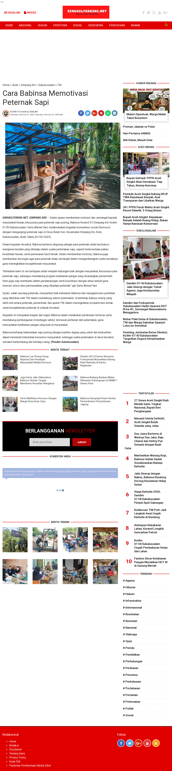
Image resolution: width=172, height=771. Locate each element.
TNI (59, 85)
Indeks (31, 12)
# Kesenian (130, 621)
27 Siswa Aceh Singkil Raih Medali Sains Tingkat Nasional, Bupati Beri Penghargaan (151, 406)
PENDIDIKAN (117, 25)
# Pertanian (130, 695)
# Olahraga (130, 634)
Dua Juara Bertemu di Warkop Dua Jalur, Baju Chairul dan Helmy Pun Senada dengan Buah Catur (144, 441)
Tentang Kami (17, 753)
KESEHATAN (95, 25)
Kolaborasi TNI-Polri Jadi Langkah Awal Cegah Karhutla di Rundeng (150, 513)
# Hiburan (129, 587)
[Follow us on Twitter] (130, 743)
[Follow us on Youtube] (147, 743)
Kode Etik (14, 761)
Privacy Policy (17, 757)
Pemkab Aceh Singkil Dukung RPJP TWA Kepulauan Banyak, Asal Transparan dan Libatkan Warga (145, 197)
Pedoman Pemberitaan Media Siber (30, 765)
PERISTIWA (60, 25)
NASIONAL (25, 25)
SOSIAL (77, 25)
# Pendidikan (131, 654)
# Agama (129, 580)
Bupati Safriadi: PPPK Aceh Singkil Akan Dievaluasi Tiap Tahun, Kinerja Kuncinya (144, 181)
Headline (13, 12)
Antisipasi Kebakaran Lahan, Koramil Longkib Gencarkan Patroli (149, 528)
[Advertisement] (86, 56)
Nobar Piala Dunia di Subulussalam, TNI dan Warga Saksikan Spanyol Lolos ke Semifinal (145, 322)
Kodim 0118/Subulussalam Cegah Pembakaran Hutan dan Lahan (151, 546)
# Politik (128, 708)
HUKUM (42, 25)
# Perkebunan (132, 681)
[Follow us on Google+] (138, 743)
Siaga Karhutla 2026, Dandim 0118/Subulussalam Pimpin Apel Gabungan (148, 497)
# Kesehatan (131, 614)
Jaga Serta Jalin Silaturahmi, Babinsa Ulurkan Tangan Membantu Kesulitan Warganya (37, 380)
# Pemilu (128, 648)
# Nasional (130, 627)
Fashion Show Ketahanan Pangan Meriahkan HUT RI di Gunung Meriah (150, 562)
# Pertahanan (131, 688)
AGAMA (135, 25)
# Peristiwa (130, 675)
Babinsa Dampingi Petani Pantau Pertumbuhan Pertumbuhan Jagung (98, 401)
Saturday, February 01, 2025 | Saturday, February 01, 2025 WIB (36, 115)
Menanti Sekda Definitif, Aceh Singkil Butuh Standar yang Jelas (149, 422)
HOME (9, 25)
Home (6, 85)
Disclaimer (15, 749)
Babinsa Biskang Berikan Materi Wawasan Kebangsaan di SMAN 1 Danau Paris (98, 380)
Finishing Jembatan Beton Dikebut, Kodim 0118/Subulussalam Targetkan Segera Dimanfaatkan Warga (145, 337)
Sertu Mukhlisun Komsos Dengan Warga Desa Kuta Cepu (38, 400)
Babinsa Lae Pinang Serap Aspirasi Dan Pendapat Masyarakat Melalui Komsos (35, 359)
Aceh (15, 85)
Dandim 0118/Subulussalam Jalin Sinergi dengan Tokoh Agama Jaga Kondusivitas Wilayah (144, 289)
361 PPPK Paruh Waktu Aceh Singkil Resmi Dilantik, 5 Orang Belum (146, 209)
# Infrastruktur (132, 600)
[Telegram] (115, 113)
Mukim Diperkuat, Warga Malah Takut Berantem (146, 116)
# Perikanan (130, 668)
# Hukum (129, 594)
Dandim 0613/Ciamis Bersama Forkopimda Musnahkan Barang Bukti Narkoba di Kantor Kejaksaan (97, 361)
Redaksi (14, 745)
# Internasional (132, 607)
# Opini (127, 641)
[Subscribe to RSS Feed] (156, 743)
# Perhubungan (132, 661)
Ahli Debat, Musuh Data (137, 140)
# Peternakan (131, 701)
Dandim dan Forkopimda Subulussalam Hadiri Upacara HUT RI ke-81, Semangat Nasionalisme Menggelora (145, 307)
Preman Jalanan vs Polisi (139, 126)
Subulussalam (46, 85)
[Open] (166, 24)
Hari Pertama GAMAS (136, 133)
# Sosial (128, 715)
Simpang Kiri (28, 85)
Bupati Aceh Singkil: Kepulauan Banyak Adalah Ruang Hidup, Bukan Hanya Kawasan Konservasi (145, 220)
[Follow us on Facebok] (121, 743)
